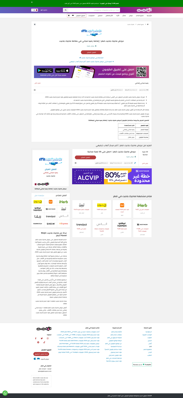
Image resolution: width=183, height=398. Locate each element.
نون (102, 213)
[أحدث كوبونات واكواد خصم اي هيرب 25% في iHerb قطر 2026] (142, 205)
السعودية (149, 332)
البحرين (150, 340)
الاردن (150, 352)
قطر (150, 346)
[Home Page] (144, 10)
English (44, 10)
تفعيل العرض (91, 52)
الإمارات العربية (147, 335)
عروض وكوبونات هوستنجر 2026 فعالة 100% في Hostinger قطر (79, 343)
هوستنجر (142, 234)
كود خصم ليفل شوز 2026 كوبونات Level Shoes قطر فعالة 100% (79, 340)
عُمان (150, 343)
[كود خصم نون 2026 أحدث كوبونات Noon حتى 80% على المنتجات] (101, 205)
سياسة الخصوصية (116, 346)
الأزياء (117, 15)
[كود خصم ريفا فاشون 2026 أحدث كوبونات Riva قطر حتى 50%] (37, 216)
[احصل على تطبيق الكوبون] (91, 72)
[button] (32, 2)
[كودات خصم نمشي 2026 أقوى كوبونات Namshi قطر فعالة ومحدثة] (122, 224)
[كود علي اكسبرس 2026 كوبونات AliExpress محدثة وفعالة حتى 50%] (63, 223)
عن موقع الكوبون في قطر (113, 343)
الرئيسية (149, 15)
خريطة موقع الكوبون (115, 340)
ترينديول (81, 232)
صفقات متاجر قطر (116, 335)
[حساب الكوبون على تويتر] (41, 338)
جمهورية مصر (147, 349)
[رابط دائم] (135, 163)
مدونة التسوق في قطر (114, 337)
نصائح (124, 15)
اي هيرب (142, 213)
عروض (131, 15)
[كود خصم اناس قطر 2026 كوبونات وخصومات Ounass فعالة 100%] (101, 224)
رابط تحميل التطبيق (41, 353)
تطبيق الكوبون (80, 15)
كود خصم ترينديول (116, 352)
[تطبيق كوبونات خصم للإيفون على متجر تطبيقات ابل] (69, 15)
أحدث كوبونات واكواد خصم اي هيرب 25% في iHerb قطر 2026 (80, 332)
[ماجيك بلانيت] (91, 33)
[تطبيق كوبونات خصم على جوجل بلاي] (72, 15)
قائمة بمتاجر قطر (116, 332)
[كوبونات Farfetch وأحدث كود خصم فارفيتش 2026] (37, 223)
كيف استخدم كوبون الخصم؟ (113, 349)
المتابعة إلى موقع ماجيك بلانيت (92, 57)
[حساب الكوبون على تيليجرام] (38, 342)
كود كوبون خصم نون (115, 355)
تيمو (122, 215)
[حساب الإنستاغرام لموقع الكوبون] (47, 338)
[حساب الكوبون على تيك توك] (44, 342)
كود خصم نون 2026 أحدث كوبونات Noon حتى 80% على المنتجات (79, 337)
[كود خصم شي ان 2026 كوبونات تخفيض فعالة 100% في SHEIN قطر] (50, 223)
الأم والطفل (109, 15)
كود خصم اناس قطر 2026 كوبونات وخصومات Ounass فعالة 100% (78, 349)
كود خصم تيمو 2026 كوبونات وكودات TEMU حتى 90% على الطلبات (78, 335)
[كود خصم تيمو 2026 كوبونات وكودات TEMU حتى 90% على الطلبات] (122, 205)
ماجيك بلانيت (130, 24)
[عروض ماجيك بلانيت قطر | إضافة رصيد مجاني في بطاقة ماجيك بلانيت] (50, 168)
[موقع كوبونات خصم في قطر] (147, 24)
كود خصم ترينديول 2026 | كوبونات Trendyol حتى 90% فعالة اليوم (78, 352)
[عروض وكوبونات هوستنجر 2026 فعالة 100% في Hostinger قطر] (142, 224)
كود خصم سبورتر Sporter (114, 361)
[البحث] (65, 10)
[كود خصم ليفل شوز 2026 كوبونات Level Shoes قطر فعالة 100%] (81, 205)
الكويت (149, 337)
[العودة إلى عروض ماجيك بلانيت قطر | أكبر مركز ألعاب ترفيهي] (34, 24)
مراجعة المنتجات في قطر (114, 358)
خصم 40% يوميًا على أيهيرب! (109, 3)
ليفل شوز (81, 213)
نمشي (122, 232)
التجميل (100, 15)
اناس (102, 234)
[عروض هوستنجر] (112, 176)
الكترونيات (91, 15)
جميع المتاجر (140, 15)
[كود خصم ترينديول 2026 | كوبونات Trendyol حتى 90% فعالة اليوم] (81, 224)
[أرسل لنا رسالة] (5, 393)
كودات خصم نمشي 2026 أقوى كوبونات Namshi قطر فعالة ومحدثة (78, 346)
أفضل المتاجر (61, 195)
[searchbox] (94, 10)
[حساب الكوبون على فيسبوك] (35, 338)
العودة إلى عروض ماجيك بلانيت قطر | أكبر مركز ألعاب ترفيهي (91, 61)
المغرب (149, 355)
